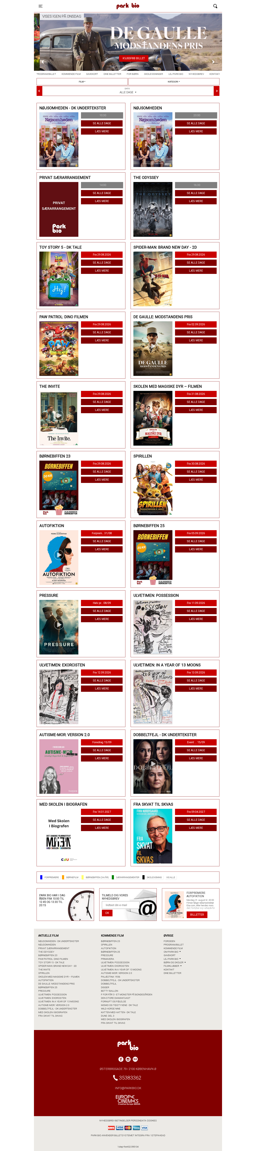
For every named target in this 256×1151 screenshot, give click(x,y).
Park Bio (97, 3)
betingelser (122, 1120)
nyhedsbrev (107, 1120)
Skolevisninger (153, 74)
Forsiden (169, 941)
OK (107, 913)
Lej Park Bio (176, 74)
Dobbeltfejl (109, 983)
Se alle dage (102, 123)
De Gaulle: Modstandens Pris (56, 983)
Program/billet (46, 74)
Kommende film (71, 74)
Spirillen (43, 973)
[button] (42, 62)
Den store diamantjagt (115, 998)
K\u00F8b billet (128, 58)
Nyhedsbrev (196, 74)
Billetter (197, 914)
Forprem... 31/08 (102, 533)
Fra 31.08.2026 (196, 394)
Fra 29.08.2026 (102, 254)
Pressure (44, 990)
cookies (152, 1120)
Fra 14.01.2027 (102, 811)
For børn (132, 74)
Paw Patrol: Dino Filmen (53, 958)
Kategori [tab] (173, 81)
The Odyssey (46, 951)
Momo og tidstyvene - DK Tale (119, 1005)
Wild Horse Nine (110, 1008)
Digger (105, 987)
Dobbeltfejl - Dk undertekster (57, 1008)
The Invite (44, 969)
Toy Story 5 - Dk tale (51, 962)
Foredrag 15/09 (101, 742)
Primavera (107, 958)
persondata (138, 1120)
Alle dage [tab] (127, 91)
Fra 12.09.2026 (102, 672)
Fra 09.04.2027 (196, 811)
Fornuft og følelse (113, 1001)
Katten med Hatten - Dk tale (118, 1012)
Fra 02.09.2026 (196, 324)
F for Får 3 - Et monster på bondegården (126, 994)
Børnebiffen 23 (47, 955)
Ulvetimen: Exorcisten (52, 998)
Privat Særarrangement (53, 948)
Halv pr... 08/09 (102, 603)
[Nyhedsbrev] (135, 1059)
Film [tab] (81, 81)
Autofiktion (45, 980)
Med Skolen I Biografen (52, 1012)
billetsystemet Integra (129, 1135)
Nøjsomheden (47, 944)
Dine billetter (112, 74)
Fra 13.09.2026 (196, 672)
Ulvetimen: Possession (52, 994)
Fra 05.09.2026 (196, 533)
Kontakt (215, 74)
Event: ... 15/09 (196, 742)
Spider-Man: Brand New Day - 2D (57, 965)
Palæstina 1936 (110, 976)
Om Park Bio (171, 951)
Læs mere (102, 131)
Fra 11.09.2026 (196, 603)
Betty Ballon (109, 990)
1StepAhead (157, 1135)
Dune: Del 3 (107, 1015)
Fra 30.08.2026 (196, 463)
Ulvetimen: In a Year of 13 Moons (58, 1001)
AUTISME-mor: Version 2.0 (53, 1005)
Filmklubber (172, 965)
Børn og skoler (174, 962)
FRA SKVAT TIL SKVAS (50, 1015)
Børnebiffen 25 (47, 987)
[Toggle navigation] (215, 6)
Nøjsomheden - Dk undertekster (58, 941)
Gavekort (92, 74)
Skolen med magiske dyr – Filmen (58, 976)
